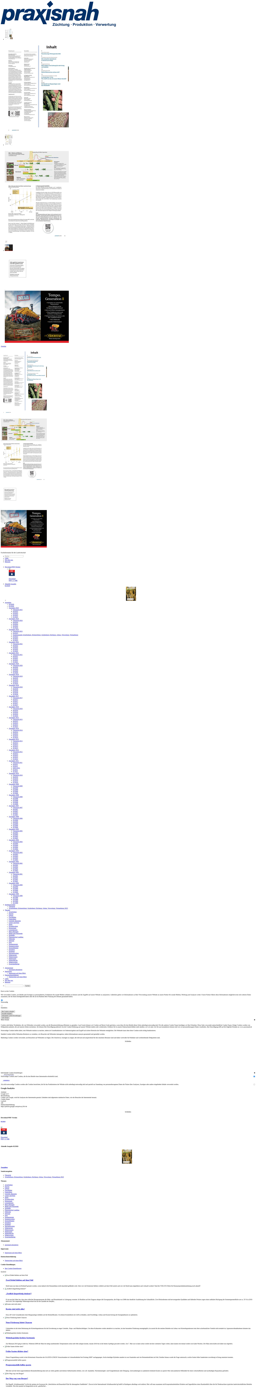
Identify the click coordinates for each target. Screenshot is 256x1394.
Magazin (7, 562)
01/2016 (15, 716)
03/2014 (15, 734)
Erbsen (11, 915)
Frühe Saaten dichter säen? (17, 1351)
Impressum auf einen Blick (17, 973)
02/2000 (15, 890)
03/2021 (15, 658)
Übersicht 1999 (17, 896)
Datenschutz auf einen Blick (18, 977)
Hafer (10, 924)
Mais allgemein (13, 932)
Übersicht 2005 (17, 831)
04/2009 (15, 788)
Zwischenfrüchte (14, 964)
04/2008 (15, 798)
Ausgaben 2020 (14, 664)
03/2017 (15, 701)
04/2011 (15, 764)
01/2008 (15, 804)
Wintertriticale (13, 960)
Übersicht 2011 (17, 762)
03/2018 (15, 691)
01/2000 (15, 892)
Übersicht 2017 (17, 698)
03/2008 (15, 800)
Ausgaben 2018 (14, 685)
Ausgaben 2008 (14, 795)
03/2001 (15, 878)
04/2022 (15, 646)
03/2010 (15, 779)
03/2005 (15, 834)
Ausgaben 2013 (14, 739)
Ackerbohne (13, 912)
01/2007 (15, 815)
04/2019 (15, 678)
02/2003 (15, 858)
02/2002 (15, 869)
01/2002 (15, 870)
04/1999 (15, 897)
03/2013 (15, 744)
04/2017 (15, 699)
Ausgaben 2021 (14, 653)
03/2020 (15, 669)
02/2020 (15, 671)
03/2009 (15, 789)
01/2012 (15, 759)
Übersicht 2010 (17, 775)
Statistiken (4, 1008)
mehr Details (5, 1018)
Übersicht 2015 (17, 719)
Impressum (8, 971)
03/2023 (15, 637)
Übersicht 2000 (17, 885)
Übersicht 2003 (17, 852)
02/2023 (15, 638)
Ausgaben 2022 (14, 642)
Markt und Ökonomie (15, 933)
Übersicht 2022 (17, 644)
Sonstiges (12, 950)
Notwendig (4, 1002)
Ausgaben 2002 (14, 861)
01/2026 (11, 606)
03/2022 (15, 647)
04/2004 (15, 843)
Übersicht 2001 (17, 874)
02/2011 (15, 770)
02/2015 (15, 725)
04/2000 (15, 887)
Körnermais (12, 928)
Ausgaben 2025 (14, 608)
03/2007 (15, 811)
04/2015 (15, 721)
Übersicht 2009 (17, 786)
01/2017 (15, 705)
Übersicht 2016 (17, 708)
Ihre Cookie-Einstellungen (13, 1268)
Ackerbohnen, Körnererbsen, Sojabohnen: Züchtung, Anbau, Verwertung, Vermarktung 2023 (38, 908)
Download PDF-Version (12, 567)
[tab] (128, 1075)
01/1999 (15, 903)
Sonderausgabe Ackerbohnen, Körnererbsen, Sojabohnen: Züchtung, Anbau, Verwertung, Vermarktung (45, 635)
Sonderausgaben (10, 905)
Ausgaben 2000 (14, 883)
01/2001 (15, 881)
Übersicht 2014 (17, 730)
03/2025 (15, 613)
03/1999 (15, 899)
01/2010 (15, 782)
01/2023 (15, 640)
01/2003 (15, 860)
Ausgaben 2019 (14, 674)
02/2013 (15, 746)
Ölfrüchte (12, 939)
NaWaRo (12, 935)
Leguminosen (13, 930)
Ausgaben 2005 (14, 829)
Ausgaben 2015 (14, 717)
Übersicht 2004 (17, 842)
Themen (7, 910)
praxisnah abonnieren (15, 970)
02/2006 (15, 825)
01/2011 (15, 771)
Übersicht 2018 (17, 687)
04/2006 (15, 822)
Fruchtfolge (12, 917)
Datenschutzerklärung (12, 975)
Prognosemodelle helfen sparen (18, 1365)
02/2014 (15, 735)
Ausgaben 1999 (14, 894)
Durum (11, 914)
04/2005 (15, 833)
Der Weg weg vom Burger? (17, 1378)
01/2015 (15, 726)
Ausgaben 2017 (14, 696)
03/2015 (15, 723)
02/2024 (15, 626)
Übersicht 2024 (17, 620)
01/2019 (15, 683)
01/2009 (15, 793)
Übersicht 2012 (17, 752)
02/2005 (15, 836)
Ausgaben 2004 (14, 840)
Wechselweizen (14, 953)
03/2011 (15, 766)
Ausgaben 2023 (14, 629)
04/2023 (15, 633)
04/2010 (15, 777)
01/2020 (15, 673)
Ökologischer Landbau (16, 937)
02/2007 (15, 813)
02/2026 (11, 604)
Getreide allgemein (15, 921)
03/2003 (15, 856)
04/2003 (15, 854)
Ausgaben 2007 (14, 806)
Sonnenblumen (13, 948)
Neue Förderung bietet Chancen (19, 1322)
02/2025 (15, 615)
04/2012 (15, 753)
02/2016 (15, 714)
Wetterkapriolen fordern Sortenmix (20, 1338)
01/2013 (15, 748)
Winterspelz (12, 959)
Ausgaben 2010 (14, 773)
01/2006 (15, 827)
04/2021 (15, 656)
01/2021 (15, 662)
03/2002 (15, 867)
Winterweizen (13, 962)
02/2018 (15, 692)
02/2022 (15, 649)
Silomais (11, 941)
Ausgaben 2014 (14, 728)
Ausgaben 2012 (14, 750)
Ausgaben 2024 (14, 619)
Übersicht (12, 906)
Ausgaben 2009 (14, 784)
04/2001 (15, 876)
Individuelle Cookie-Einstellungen (11, 1015)
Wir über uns (9, 560)
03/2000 (15, 888)
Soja (10, 942)
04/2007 (15, 809)
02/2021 (15, 660)
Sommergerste (13, 944)
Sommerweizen (14, 946)
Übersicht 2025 (17, 610)
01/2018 (15, 694)
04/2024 (15, 622)
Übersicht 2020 (17, 665)
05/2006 (15, 820)
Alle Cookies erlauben (8, 1011)
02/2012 (15, 757)
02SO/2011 (16, 768)
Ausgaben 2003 (14, 851)
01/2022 (15, 651)
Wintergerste (13, 955)
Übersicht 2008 (17, 797)
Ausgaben (8, 602)
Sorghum (12, 951)
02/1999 (15, 901)
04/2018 (15, 689)
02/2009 (15, 791)
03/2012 (15, 755)
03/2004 (15, 845)
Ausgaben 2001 (14, 872)
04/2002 (15, 865)
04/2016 (15, 710)
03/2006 (15, 824)
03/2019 (15, 680)
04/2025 (15, 611)
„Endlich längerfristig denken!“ (19, 1294)
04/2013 (15, 743)
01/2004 (15, 849)
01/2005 (15, 838)
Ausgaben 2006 (14, 816)
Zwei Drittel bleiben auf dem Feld (19, 1280)
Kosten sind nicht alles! (15, 1309)
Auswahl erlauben (7, 1013)
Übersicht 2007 (17, 807)
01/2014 (15, 737)
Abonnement (9, 968)
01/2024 (15, 628)
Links (6, 558)
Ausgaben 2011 (14, 761)
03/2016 (15, 712)
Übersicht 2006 (17, 818)
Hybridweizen (13, 926)
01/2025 (15, 617)
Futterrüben (12, 919)
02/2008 (15, 802)
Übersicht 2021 (17, 655)
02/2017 (15, 703)
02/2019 (15, 682)
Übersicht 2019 (17, 676)
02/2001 (15, 879)
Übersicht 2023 (17, 631)
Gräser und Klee (14, 923)
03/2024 (15, 624)
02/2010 (15, 780)
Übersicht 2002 (17, 863)
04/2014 (15, 732)
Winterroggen (13, 957)
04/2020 (15, 667)
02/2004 (15, 847)
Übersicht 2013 (17, 741)
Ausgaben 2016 (14, 707)
